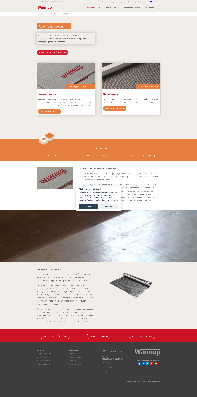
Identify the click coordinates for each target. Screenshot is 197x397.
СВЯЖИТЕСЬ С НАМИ (98, 336)
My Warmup (132, 2)
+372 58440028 (43, 2)
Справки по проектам (43, 364)
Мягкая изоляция (148, 86)
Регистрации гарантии (76, 361)
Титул (40, 14)
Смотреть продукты (49, 111)
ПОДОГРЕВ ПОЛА (93, 7)
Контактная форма (75, 364)
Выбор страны (143, 2)
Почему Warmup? (42, 357)
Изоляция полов (67, 14)
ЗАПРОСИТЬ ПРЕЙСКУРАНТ (52, 52)
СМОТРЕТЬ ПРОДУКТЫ (142, 336)
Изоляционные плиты (79, 86)
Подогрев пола (51, 14)
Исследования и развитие (45, 361)
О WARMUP (149, 7)
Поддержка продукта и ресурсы (113, 2)
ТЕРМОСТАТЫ (110, 7)
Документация (74, 354)
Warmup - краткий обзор (44, 354)
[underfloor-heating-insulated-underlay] (131, 300)
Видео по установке (75, 357)
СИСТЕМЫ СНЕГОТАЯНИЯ (130, 7)
